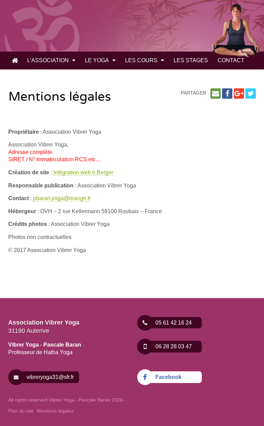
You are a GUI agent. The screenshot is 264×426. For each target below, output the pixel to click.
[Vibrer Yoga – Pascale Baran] (59, 25)
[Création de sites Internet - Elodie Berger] (233, 400)
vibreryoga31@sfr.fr (50, 377)
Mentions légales (55, 411)
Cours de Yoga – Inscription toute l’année (15, 61)
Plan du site (21, 411)
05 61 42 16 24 (173, 323)
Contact (231, 60)
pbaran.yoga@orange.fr (62, 198)
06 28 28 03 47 (173, 346)
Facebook (168, 377)
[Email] (215, 93)
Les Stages (191, 60)
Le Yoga (97, 60)
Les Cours (141, 60)
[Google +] (239, 93)
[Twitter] (250, 93)
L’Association (48, 60)
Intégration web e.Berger (83, 172)
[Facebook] (227, 93)
